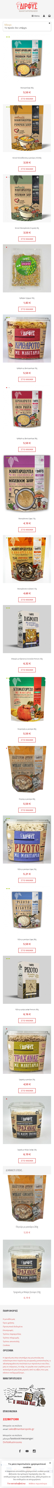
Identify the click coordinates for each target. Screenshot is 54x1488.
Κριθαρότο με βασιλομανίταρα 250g (27, 368)
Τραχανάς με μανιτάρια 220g (27, 1079)
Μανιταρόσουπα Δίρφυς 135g (26, 518)
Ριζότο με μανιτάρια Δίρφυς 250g (27, 869)
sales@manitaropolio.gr (21, 1429)
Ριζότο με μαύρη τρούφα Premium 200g (27, 1009)
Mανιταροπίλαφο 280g (27, 88)
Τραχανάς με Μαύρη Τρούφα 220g (27, 1150)
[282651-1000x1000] (47, 749)
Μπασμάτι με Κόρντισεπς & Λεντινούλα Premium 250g (27, 659)
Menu (37, 15)
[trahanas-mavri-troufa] (47, 1099)
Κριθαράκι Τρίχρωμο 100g (26, 298)
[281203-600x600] (47, 248)
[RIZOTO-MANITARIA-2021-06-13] (47, 819)
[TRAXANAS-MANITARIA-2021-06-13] (47, 1029)
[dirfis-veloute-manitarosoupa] (47, 178)
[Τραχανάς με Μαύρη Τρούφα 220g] (27, 1263)
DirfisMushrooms (12, 1442)
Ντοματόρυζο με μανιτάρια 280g (27, 729)
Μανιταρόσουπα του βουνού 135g (27, 589)
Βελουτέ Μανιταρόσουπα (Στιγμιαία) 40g (27, 228)
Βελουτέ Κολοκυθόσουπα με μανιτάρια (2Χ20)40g (27, 158)
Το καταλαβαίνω (16, 1483)
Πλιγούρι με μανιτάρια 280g (27, 799)
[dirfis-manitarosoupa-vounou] (47, 538)
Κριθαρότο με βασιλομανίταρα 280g (27, 438)
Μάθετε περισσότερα (38, 1483)
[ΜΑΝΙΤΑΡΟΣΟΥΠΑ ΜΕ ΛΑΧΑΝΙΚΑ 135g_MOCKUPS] (47, 458)
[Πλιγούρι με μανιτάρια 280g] (27, 1198)
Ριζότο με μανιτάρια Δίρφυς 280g (27, 939)
